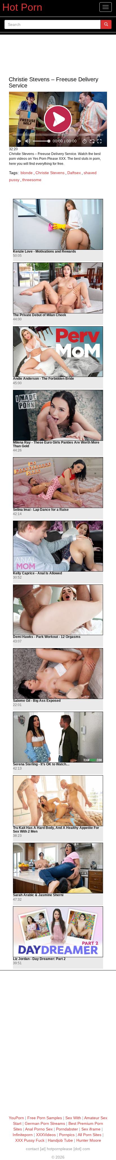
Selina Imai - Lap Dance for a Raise (41, 510)
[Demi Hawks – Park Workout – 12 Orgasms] (58, 610)
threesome (31, 179)
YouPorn (16, 1118)
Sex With (73, 1118)
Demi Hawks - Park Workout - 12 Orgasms (47, 637)
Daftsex (74, 172)
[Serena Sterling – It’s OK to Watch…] (58, 737)
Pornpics (67, 1134)
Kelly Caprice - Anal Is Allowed (37, 573)
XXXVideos (46, 1134)
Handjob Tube (60, 1140)
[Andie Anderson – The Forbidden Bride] (58, 351)
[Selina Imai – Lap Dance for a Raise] (58, 482)
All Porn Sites (89, 1134)
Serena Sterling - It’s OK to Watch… (41, 764)
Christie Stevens (49, 172)
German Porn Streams (45, 1123)
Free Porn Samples (44, 1118)
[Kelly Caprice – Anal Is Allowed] (58, 546)
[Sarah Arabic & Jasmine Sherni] (58, 868)
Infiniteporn (23, 1134)
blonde (27, 172)
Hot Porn (22, 7)
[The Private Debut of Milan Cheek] (58, 287)
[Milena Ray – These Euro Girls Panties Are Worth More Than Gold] (58, 415)
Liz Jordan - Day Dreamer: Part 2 (39, 959)
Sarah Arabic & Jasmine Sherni (38, 895)
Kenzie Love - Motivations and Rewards (44, 251)
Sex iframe (91, 1129)
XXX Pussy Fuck (29, 1140)
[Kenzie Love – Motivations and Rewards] (58, 224)
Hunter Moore (88, 1140)
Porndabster (67, 1129)
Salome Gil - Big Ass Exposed (37, 701)
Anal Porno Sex (39, 1129)
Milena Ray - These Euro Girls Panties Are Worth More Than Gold (56, 444)
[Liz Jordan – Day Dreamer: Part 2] (58, 931)
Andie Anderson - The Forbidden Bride (43, 379)
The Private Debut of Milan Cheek (39, 315)
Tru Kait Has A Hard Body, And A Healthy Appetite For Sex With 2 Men (56, 829)
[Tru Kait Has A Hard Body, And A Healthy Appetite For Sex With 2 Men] (58, 800)
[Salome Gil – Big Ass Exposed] (58, 673)
